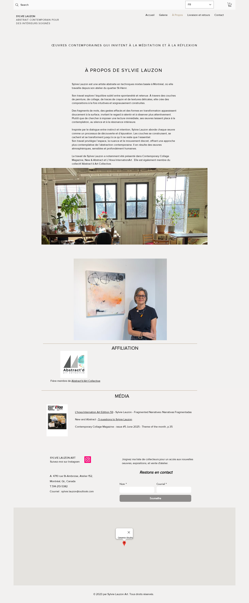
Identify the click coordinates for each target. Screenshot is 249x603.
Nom (123, 484)
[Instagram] (87, 459)
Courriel (162, 484)
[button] (229, 5)
